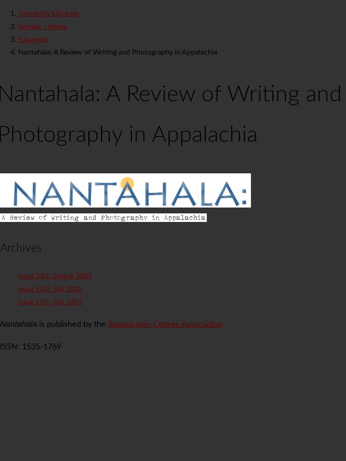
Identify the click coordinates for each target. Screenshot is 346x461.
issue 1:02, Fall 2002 (50, 289)
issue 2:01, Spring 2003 (54, 276)
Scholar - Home (42, 26)
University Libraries (48, 13)
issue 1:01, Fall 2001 (50, 302)
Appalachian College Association (165, 325)
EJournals (33, 39)
